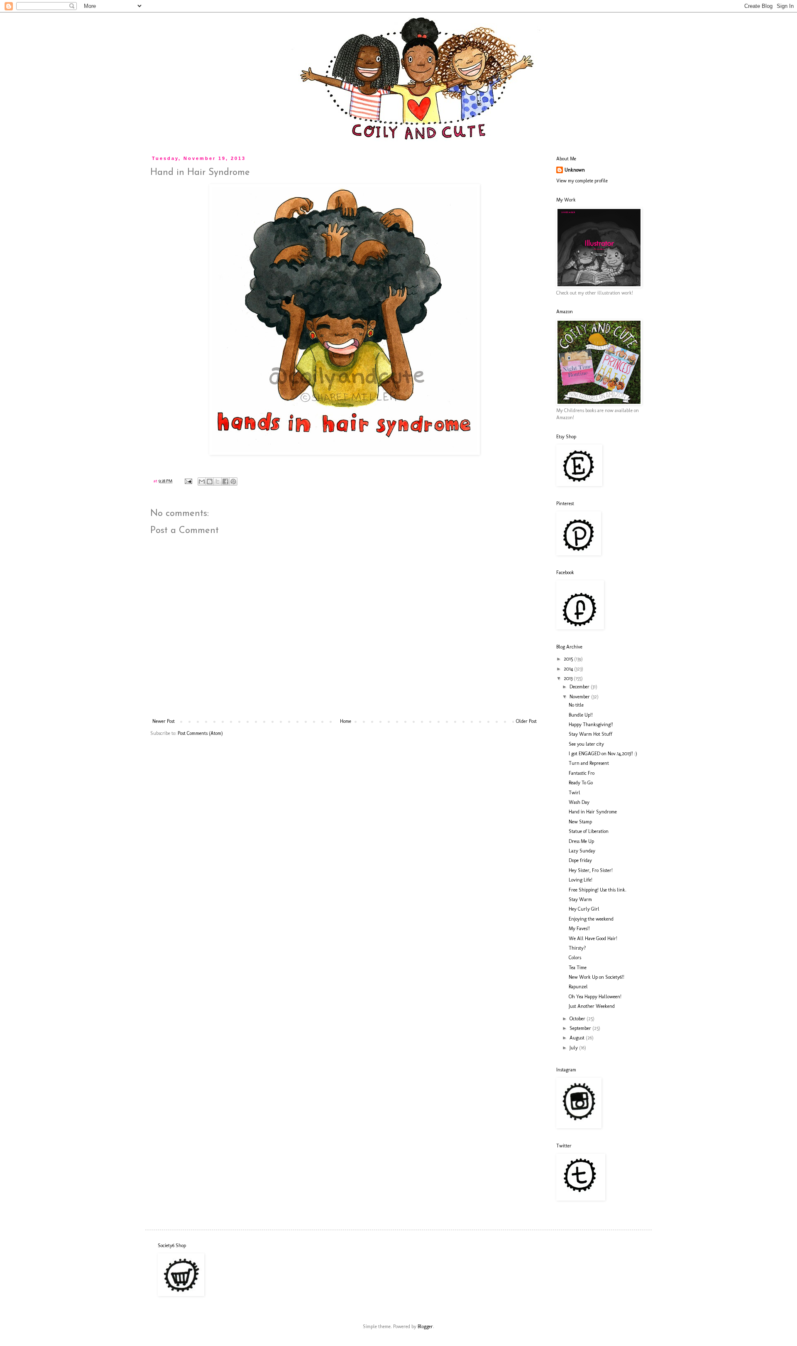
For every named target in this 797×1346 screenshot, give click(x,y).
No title (576, 705)
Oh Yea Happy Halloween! (595, 997)
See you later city (586, 744)
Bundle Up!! (581, 715)
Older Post (526, 721)
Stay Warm (580, 899)
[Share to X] (217, 481)
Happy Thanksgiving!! (591, 724)
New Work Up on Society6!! (596, 977)
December (580, 687)
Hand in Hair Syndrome (593, 812)
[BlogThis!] (209, 481)
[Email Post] (188, 481)
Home (345, 721)
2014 (569, 669)
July (574, 1048)
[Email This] (202, 481)
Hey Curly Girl (584, 909)
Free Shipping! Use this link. (597, 890)
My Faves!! (579, 928)
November (580, 697)
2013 (569, 678)
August (578, 1038)
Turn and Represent (589, 763)
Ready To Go (581, 783)
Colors (575, 957)
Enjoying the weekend (591, 919)
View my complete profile (582, 181)
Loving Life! (580, 880)
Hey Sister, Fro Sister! (591, 870)
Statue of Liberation (589, 831)
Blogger (425, 1326)
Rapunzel (578, 987)
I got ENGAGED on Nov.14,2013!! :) (603, 754)
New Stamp (580, 822)
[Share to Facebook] (225, 481)
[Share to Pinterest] (233, 481)
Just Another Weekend (592, 1006)
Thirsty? (577, 948)
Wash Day (579, 802)
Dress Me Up (581, 841)
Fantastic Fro (581, 773)
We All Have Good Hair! (593, 938)
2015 (569, 659)
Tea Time (578, 967)
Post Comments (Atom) (200, 733)
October (578, 1019)
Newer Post (163, 721)
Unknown (575, 170)
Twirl (574, 793)
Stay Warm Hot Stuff (590, 734)
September (581, 1028)
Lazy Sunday (582, 851)
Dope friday (580, 860)
